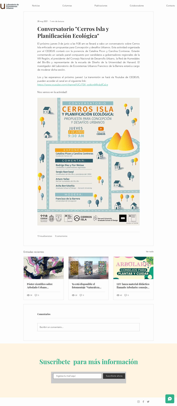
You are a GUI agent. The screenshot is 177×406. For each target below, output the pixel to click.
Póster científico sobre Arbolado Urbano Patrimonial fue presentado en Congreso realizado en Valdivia (42, 285)
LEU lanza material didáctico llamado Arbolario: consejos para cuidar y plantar (133, 285)
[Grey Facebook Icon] (143, 401)
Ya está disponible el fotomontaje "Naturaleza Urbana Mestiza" (85, 285)
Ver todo (149, 251)
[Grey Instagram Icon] (138, 401)
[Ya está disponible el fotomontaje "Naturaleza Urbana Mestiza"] (89, 268)
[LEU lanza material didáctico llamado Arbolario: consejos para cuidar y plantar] (133, 268)
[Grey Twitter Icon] (148, 401)
